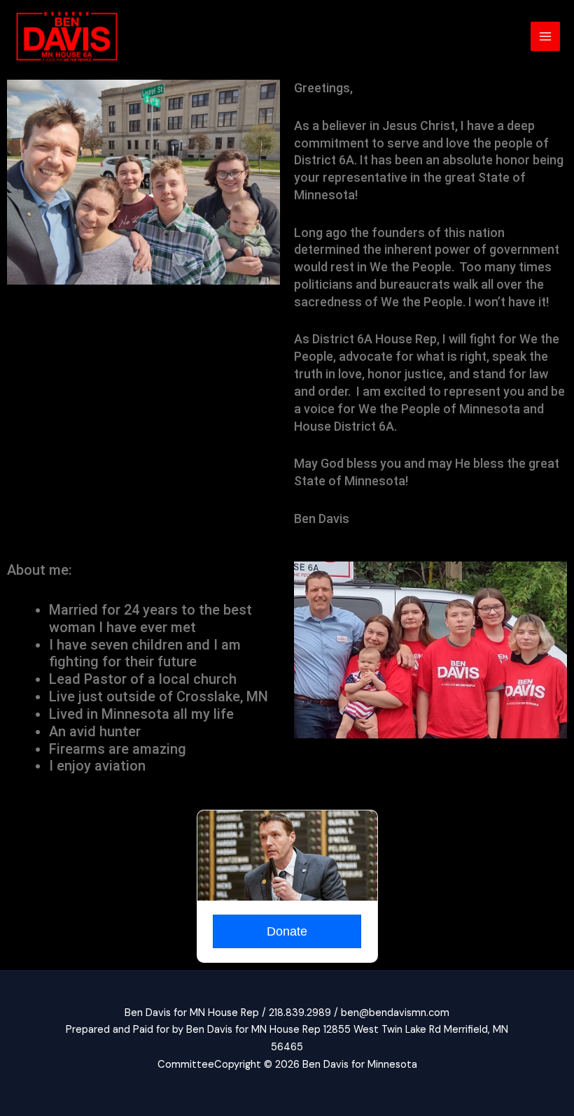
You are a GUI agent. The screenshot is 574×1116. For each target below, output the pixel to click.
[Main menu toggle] (545, 36)
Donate (287, 931)
